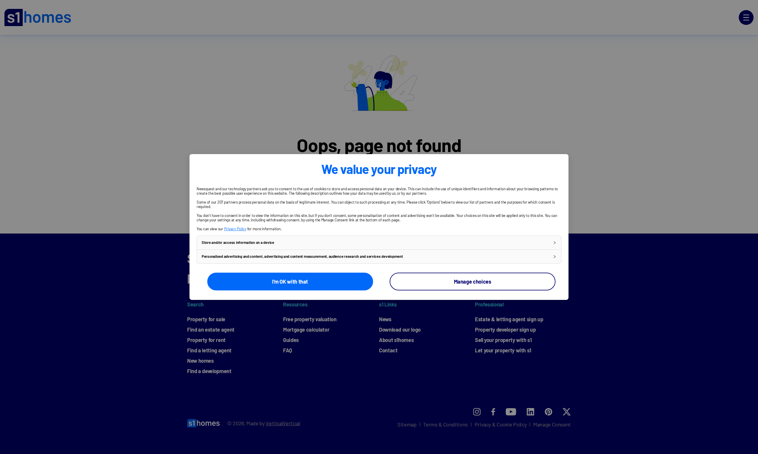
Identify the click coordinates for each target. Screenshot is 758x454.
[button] (379, 243)
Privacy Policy (235, 228)
